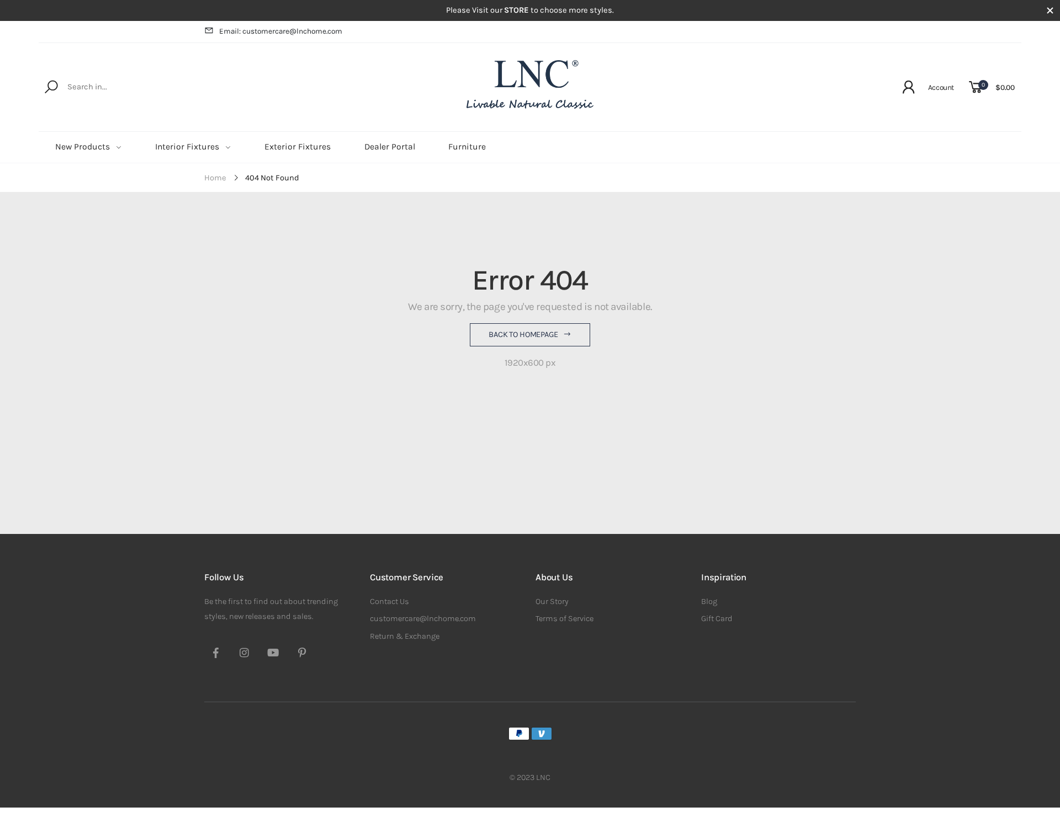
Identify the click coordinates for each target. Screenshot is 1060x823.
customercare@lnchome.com (423, 618)
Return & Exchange (404, 636)
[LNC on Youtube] (273, 654)
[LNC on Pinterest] (302, 654)
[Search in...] (53, 87)
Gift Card (717, 618)
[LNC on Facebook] (215, 654)
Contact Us (389, 601)
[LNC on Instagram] (244, 654)
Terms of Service (564, 618)
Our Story (552, 601)
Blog (709, 601)
